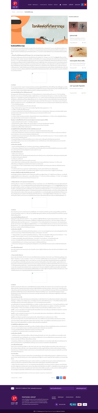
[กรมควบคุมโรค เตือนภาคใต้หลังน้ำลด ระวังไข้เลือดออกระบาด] (78, 50)
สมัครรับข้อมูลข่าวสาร (81, 388)
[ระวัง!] (78, 76)
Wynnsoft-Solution (61, 411)
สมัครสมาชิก (77, 4)
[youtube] (85, 4)
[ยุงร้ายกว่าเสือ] (78, 25)
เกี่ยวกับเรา (50, 4)
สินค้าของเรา (61, 397)
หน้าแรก (13, 12)
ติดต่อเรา (56, 4)
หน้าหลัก (29, 4)
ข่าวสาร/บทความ (43, 4)
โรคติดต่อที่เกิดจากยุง (29, 12)
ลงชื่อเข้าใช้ (71, 4)
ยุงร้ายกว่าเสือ (73, 35)
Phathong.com (41, 411)
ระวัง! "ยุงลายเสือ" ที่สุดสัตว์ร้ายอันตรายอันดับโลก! (82, 86)
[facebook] (82, 4)
